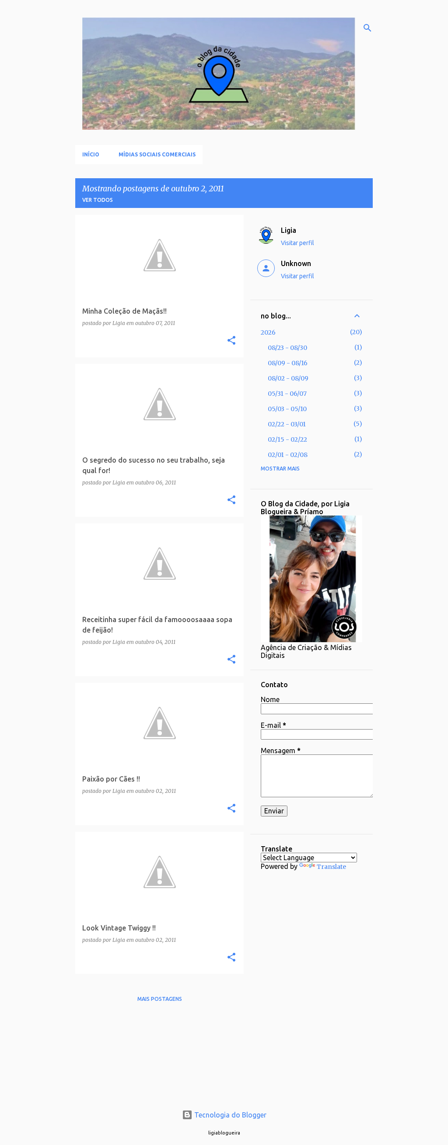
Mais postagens (159, 999)
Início (90, 154)
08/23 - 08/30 (287, 348)
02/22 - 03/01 (287, 424)
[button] (231, 341)
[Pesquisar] (367, 27)
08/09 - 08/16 (288, 363)
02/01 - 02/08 (288, 455)
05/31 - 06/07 (287, 394)
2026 (268, 332)
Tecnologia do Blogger (229, 1115)
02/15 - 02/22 (287, 439)
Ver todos (97, 200)
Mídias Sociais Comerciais (157, 154)
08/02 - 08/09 (288, 378)
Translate (331, 867)
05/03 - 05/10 (287, 409)
